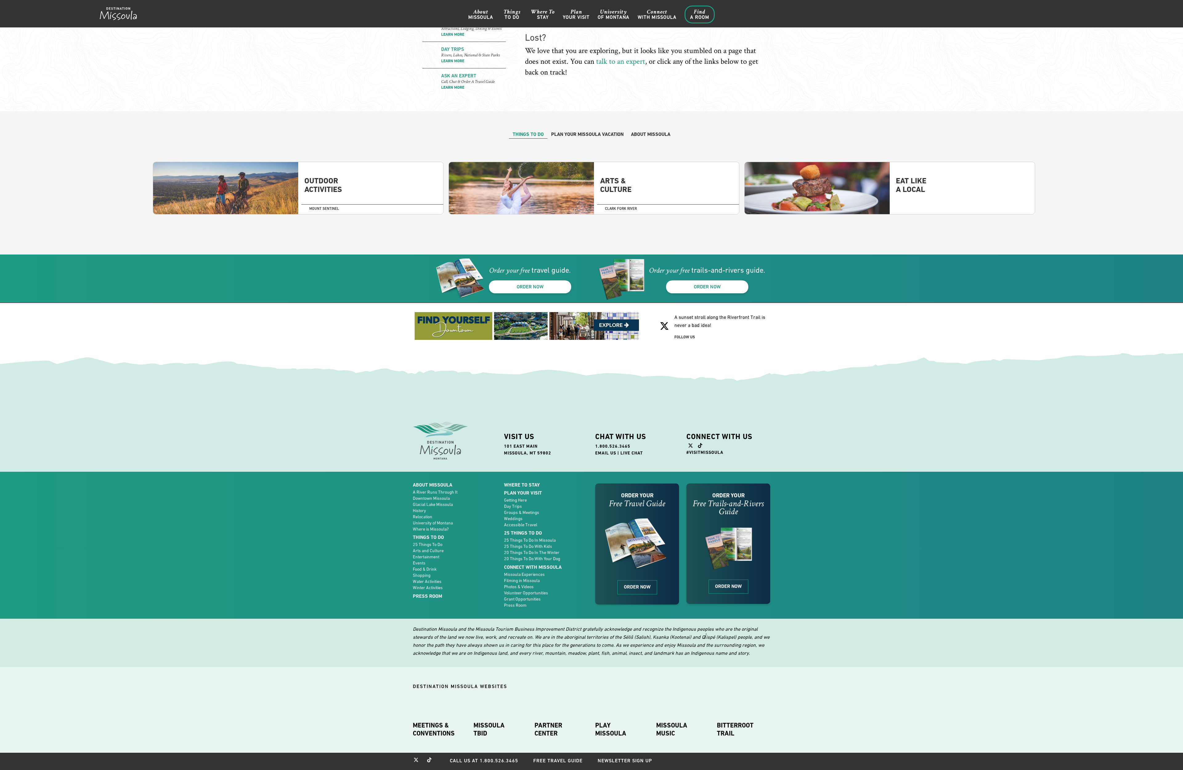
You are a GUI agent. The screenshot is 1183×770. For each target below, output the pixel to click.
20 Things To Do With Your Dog (532, 558)
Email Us (605, 452)
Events (419, 562)
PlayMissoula (610, 729)
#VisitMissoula (704, 452)
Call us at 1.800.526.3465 (484, 761)
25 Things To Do (427, 544)
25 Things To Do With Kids (528, 546)
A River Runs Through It (435, 492)
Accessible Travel (520, 524)
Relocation (422, 516)
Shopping (421, 575)
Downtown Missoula (431, 498)
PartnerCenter (548, 729)
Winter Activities (428, 587)
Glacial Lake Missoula (433, 504)
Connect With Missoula (533, 567)
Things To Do (428, 537)
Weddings (513, 518)
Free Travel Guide (558, 761)
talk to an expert (620, 61)
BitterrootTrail (735, 729)
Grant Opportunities (522, 599)
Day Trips (513, 506)
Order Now (637, 587)
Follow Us (684, 337)
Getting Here (515, 500)
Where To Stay (522, 485)
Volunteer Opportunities (526, 592)
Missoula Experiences (524, 574)
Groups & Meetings (521, 512)
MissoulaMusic (671, 729)
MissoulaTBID (489, 729)
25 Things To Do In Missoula (530, 540)
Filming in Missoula (522, 580)
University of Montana (433, 522)
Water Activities (427, 581)
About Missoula (432, 485)
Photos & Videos (519, 586)
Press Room (427, 596)
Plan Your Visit (523, 493)
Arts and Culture (428, 550)
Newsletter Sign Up (625, 761)
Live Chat (631, 452)
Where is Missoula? (431, 529)
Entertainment (426, 556)
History (419, 510)
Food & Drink (425, 569)
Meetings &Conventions (434, 729)
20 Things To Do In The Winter (531, 552)
